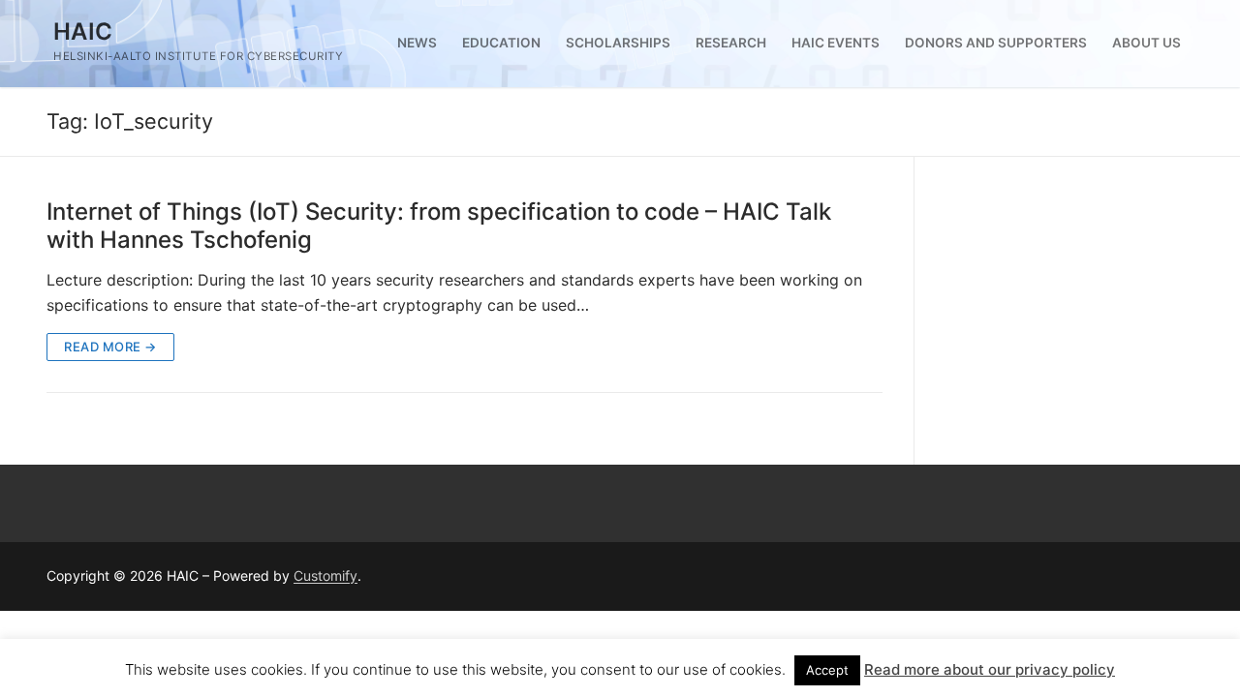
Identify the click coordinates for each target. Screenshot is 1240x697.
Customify (325, 575)
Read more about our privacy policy (989, 669)
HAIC (83, 31)
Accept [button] (827, 670)
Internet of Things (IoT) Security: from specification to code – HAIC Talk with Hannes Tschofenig (438, 225)
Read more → (110, 346)
